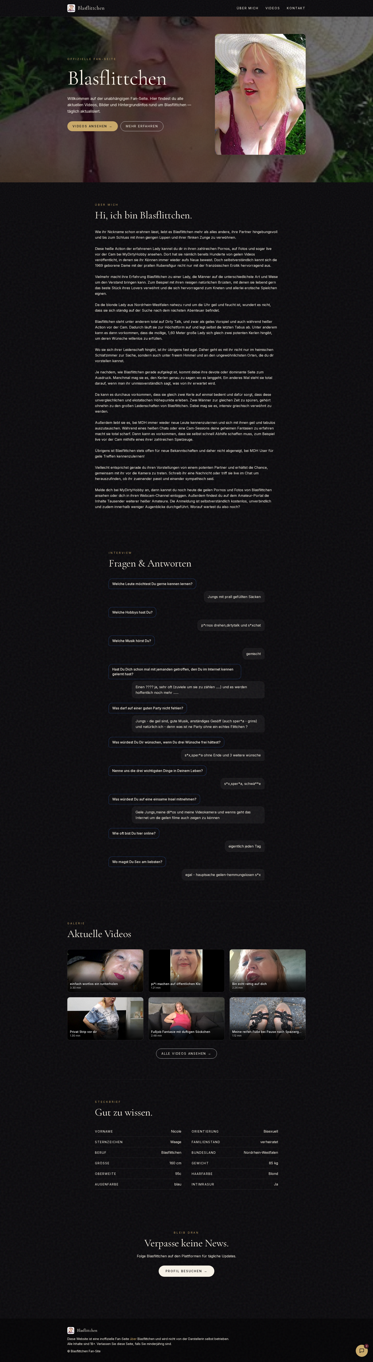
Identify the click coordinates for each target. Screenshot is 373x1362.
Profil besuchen (187, 1271)
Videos (273, 8)
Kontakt (296, 8)
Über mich (247, 8)
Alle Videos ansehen (186, 1053)
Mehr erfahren (142, 126)
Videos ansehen (93, 126)
